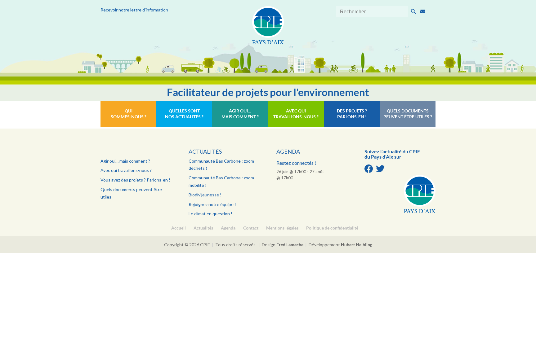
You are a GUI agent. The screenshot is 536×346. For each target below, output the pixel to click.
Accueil (178, 227)
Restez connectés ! (296, 163)
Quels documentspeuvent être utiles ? (407, 113)
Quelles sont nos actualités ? (184, 113)
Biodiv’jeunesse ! (205, 194)
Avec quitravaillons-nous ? (296, 113)
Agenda (288, 151)
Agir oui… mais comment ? (125, 161)
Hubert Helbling (356, 244)
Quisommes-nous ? (128, 113)
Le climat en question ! (210, 213)
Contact (250, 227)
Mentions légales (282, 227)
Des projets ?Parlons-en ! (352, 113)
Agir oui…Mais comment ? (240, 113)
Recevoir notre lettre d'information (134, 9)
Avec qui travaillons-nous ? (126, 170)
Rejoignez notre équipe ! (212, 204)
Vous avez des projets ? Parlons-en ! (135, 179)
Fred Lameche (289, 244)
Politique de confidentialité (332, 227)
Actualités (205, 151)
